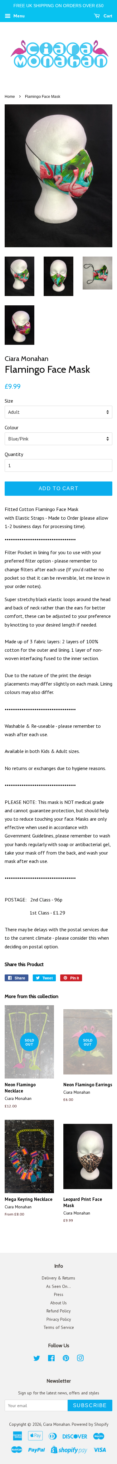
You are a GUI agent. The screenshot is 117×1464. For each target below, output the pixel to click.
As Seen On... (58, 1286)
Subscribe (90, 1405)
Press (58, 1294)
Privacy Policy (58, 1319)
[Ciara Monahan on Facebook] (51, 1359)
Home (10, 96)
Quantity (14, 454)
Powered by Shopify (90, 1424)
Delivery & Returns (58, 1278)
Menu (18, 16)
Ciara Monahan (56, 1424)
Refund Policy (58, 1311)
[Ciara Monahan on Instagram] (80, 1359)
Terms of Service (58, 1327)
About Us (58, 1303)
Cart (107, 15)
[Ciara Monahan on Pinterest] (65, 1359)
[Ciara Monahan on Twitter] (36, 1359)
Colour (11, 427)
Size (9, 401)
